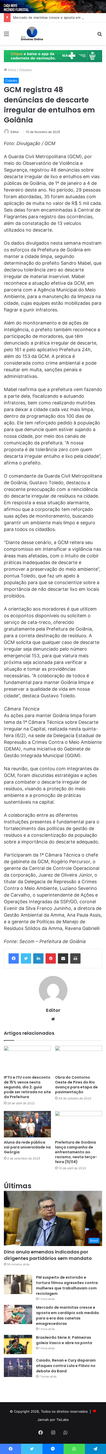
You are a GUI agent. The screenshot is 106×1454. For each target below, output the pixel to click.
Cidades (25, 70)
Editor (15, 132)
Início (11, 70)
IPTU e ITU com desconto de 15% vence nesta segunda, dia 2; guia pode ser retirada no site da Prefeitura (27, 1087)
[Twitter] (26, 958)
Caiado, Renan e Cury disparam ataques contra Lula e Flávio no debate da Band (66, 1366)
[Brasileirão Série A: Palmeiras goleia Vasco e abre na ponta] (18, 1344)
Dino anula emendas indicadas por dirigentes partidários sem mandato (48, 1255)
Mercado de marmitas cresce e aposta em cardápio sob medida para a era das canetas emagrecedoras (67, 1315)
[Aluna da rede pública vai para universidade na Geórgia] (27, 1124)
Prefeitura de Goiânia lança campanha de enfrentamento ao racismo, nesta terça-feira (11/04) (76, 1152)
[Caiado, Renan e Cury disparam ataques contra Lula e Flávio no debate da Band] (18, 1367)
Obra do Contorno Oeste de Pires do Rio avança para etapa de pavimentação (76, 1085)
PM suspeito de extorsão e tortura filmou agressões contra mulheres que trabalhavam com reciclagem (67, 1285)
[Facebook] (13, 958)
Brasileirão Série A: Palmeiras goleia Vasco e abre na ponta (64, 1340)
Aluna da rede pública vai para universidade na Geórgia (27, 1147)
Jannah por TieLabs (53, 1420)
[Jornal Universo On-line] (32, 33)
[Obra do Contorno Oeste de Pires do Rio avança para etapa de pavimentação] (78, 1059)
